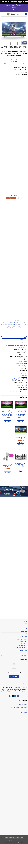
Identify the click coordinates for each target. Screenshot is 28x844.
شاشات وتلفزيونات (5, 322)
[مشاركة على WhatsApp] (20, 327)
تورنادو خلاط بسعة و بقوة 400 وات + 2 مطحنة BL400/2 (7, 465)
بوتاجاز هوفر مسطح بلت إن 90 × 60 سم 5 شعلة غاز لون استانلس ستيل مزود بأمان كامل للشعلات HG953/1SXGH (20, 466)
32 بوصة (21, 324)
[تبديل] (2, 631)
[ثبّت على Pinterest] (10, 327)
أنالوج (16, 359)
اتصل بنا (18, 840)
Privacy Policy (23, 710)
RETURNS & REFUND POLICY (19, 707)
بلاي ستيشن (24, 628)
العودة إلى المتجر (14, 676)
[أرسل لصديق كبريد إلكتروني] (13, 327)
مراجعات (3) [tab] (24, 342)
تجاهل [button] (8, 3)
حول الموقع (11, 840)
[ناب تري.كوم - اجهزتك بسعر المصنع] (14, 14)
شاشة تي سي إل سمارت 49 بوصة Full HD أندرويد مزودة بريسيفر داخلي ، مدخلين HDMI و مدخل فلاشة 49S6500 (21, 413)
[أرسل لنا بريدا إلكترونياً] (13, 696)
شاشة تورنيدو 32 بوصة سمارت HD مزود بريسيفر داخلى (21, 437)
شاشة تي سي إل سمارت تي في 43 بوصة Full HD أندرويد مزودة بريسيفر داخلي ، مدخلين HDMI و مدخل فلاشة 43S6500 (7, 413)
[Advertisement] (14, 136)
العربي (20, 46)
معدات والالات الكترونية (21, 655)
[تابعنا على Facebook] (18, 696)
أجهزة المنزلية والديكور (21, 647)
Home (24, 46)
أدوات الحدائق (23, 641)
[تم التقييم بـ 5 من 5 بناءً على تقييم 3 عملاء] (14, 59)
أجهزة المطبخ (23, 643)
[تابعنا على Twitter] (15, 696)
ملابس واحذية (24, 631)
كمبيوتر (25, 633)
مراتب (25, 626)
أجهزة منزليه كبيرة (22, 645)
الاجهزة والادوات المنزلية (17, 322)
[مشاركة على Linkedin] (8, 327)
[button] (26, 14)
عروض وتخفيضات (23, 636)
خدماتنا (14, 840)
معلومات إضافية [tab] (23, 339)
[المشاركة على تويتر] (15, 327)
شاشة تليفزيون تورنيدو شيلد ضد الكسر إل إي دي (10, 324)
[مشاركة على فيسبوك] (18, 327)
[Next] (2, 29)
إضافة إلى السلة (10, 198)
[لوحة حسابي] (5, 14)
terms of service (23, 704)
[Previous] (25, 29)
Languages (14, 7)
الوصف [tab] (25, 337)
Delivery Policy (23, 712)
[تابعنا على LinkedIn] (10, 696)
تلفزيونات (11, 322)
